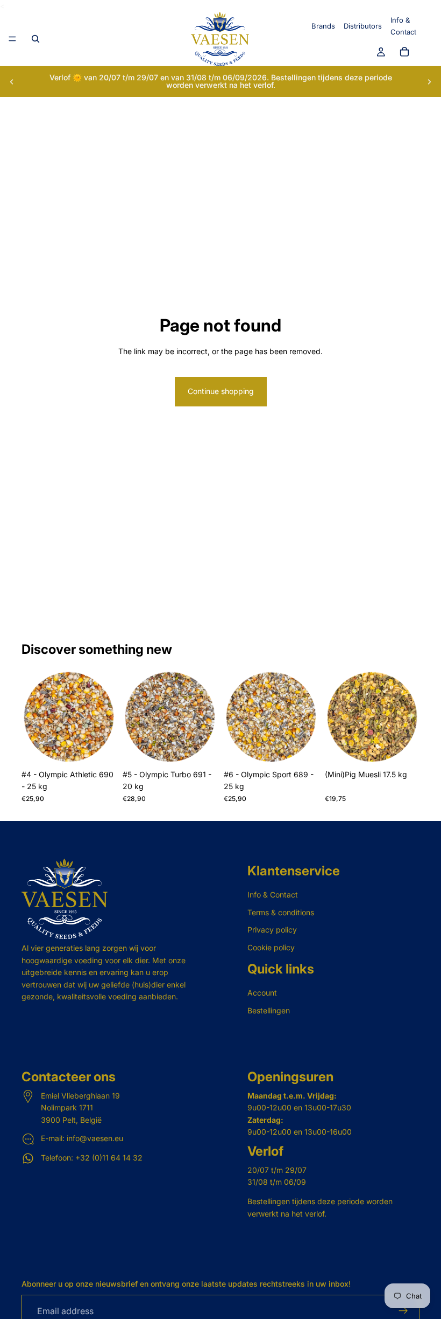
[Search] (35, 39)
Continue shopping (221, 391)
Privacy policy (272, 929)
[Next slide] (429, 81)
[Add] (99, 747)
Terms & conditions (280, 912)
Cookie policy (271, 946)
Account (262, 992)
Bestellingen (268, 1009)
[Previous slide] (12, 81)
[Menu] (12, 39)
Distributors (363, 26)
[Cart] (404, 52)
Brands (323, 26)
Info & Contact (272, 894)
